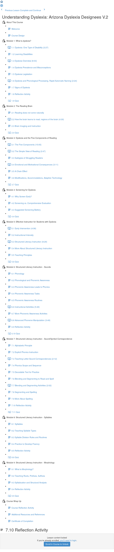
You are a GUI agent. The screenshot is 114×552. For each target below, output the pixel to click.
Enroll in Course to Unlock (57, 544)
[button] (1, 2)
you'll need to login (68, 540)
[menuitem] (1, 6)
